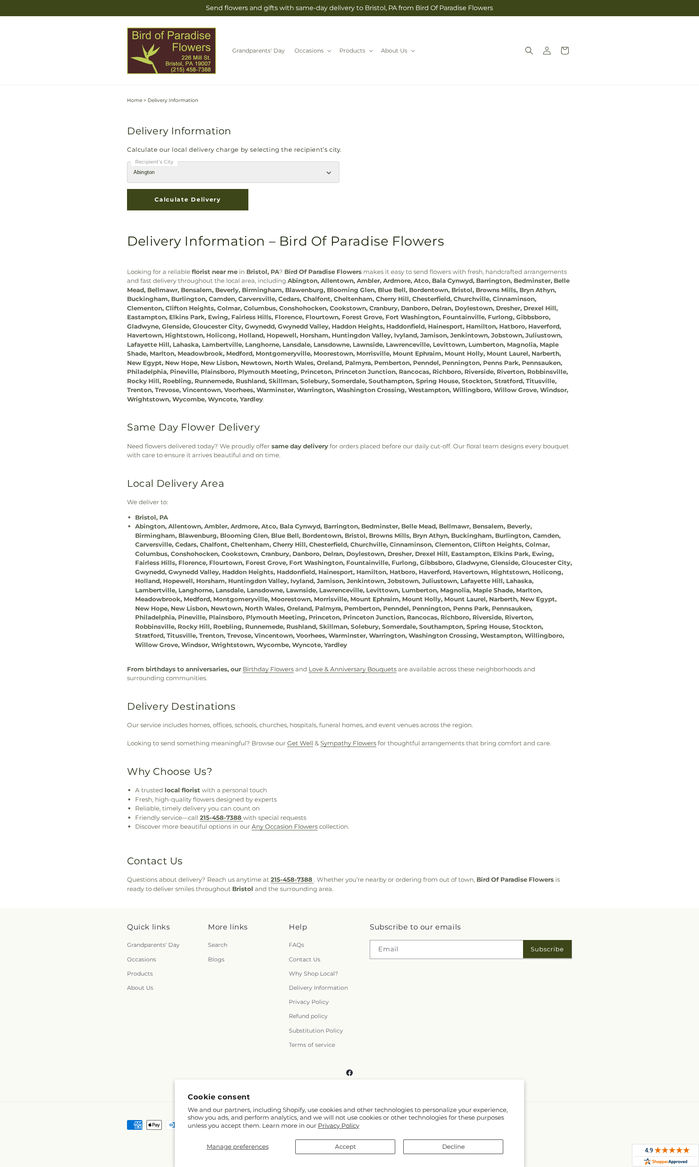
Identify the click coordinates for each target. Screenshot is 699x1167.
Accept (345, 1146)
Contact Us (304, 959)
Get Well (300, 743)
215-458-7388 (221, 817)
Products (140, 973)
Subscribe (547, 949)
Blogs (216, 959)
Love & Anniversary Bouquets (352, 669)
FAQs (296, 944)
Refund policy (308, 1016)
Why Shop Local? (313, 973)
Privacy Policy (338, 1125)
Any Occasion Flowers (285, 826)
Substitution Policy (316, 1030)
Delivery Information (318, 987)
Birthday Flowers (268, 669)
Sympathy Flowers (348, 743)
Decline (453, 1146)
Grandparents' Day (153, 944)
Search (217, 944)
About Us (140, 987)
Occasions (141, 959)
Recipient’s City (154, 162)
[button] (312, 50)
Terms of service (312, 1044)
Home (134, 100)
